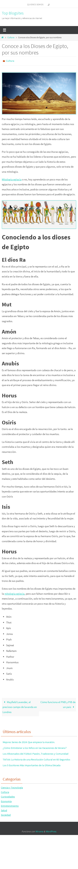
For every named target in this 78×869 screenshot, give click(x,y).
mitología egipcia (14, 592)
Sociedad (6, 814)
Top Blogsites (13, 13)
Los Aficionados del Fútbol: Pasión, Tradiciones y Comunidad (35, 752)
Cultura (10, 37)
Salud (4, 809)
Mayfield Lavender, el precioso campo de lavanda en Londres (20, 706)
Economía (6, 800)
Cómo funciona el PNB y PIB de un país (57, 703)
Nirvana (39, 830)
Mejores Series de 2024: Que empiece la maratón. (29, 741)
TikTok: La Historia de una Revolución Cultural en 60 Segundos (36, 758)
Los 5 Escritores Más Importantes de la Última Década (31, 764)
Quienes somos (35, 4)
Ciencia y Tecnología (12, 786)
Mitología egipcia (12, 178)
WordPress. (51, 830)
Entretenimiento (10, 805)
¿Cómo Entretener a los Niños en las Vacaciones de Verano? (35, 747)
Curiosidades (8, 796)
